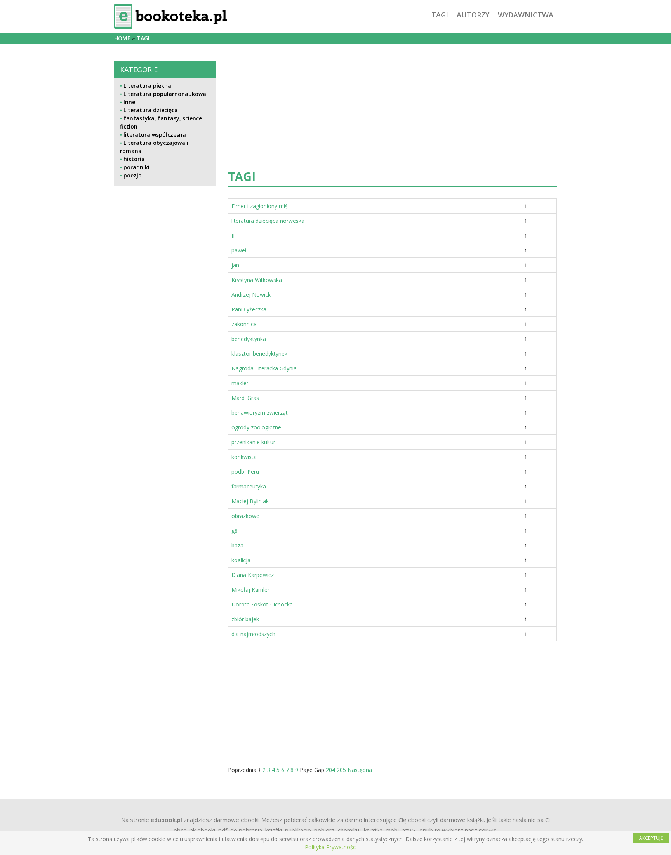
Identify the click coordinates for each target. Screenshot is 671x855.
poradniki (136, 167)
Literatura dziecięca (150, 110)
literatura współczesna (154, 134)
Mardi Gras (245, 397)
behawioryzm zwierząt (259, 412)
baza (237, 545)
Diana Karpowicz (252, 575)
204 (330, 769)
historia (134, 159)
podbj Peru (245, 471)
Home (122, 38)
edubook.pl (166, 820)
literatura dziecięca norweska (267, 220)
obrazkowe (245, 516)
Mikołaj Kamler (250, 589)
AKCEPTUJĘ (651, 838)
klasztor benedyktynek (259, 353)
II (233, 235)
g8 (234, 530)
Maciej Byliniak (250, 501)
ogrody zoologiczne (256, 427)
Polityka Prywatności (331, 847)
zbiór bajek (245, 619)
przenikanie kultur (253, 442)
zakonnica (244, 324)
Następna (360, 769)
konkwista (244, 457)
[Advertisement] (165, 450)
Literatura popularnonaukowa (164, 93)
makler (240, 383)
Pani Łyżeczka (248, 309)
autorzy (473, 14)
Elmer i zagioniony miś (259, 206)
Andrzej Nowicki (251, 294)
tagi (439, 14)
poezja (132, 175)
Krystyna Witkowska (256, 279)
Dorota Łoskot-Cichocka (262, 604)
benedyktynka (248, 338)
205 (341, 769)
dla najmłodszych (253, 634)
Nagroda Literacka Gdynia (264, 368)
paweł (239, 250)
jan (235, 265)
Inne (129, 102)
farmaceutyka (248, 486)
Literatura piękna (147, 85)
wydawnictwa (525, 14)
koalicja (240, 560)
